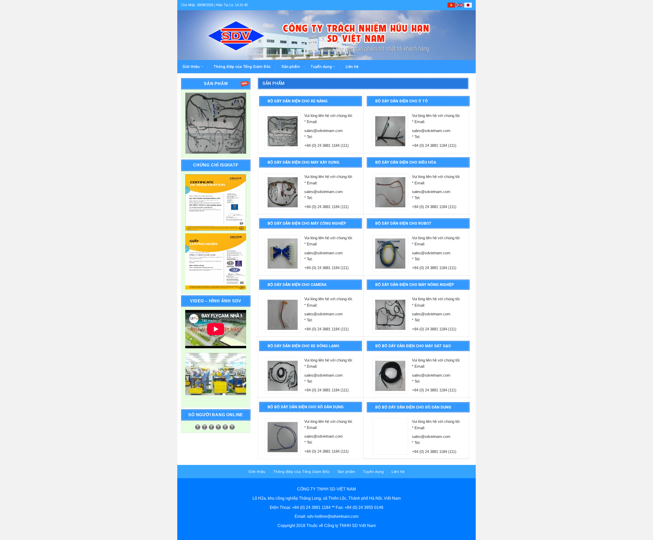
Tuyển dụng (321, 66)
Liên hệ (352, 66)
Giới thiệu (191, 66)
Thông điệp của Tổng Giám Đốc (242, 66)
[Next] (238, 123)
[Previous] (192, 123)
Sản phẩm (290, 66)
